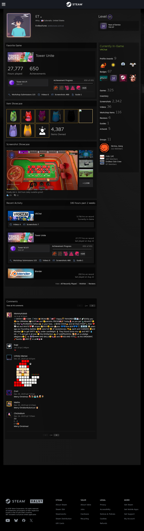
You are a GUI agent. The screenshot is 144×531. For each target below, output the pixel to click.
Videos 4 (17, 224)
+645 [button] (84, 88)
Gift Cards (60, 523)
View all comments (14, 306)
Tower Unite (45, 55)
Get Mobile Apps (131, 509)
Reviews (92, 283)
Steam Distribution (64, 518)
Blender (38, 271)
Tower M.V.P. (21, 82)
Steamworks (61, 514)
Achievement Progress (63, 80)
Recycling (85, 518)
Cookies (103, 518)
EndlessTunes (41, 26)
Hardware (85, 514)
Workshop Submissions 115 (23, 94)
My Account (129, 518)
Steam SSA (60, 509)
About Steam (61, 504)
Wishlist (82, 283)
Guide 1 (78, 94)
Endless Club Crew (113, 161)
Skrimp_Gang (117, 146)
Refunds (103, 523)
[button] (118, 16)
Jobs (83, 509)
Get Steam (128, 504)
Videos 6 (45, 94)
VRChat (38, 213)
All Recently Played (69, 283)
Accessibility (105, 509)
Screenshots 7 (33, 224)
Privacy (103, 504)
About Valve (86, 504)
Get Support (129, 514)
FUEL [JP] (110, 156)
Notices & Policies (107, 514)
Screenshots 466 (62, 94)
